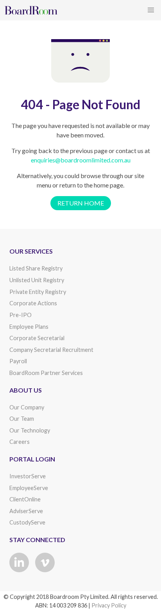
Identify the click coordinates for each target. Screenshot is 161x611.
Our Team (21, 418)
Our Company (26, 407)
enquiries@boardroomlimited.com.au (81, 160)
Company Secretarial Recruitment (51, 349)
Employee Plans (28, 326)
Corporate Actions (33, 303)
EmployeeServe (28, 488)
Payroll (18, 361)
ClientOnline (25, 499)
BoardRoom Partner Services (46, 372)
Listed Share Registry (36, 268)
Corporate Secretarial (36, 338)
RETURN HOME (80, 203)
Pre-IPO (20, 315)
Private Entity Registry (37, 291)
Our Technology (29, 430)
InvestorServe (27, 476)
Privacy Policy (108, 605)
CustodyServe (27, 522)
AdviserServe (26, 511)
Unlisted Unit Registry (36, 280)
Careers (19, 441)
